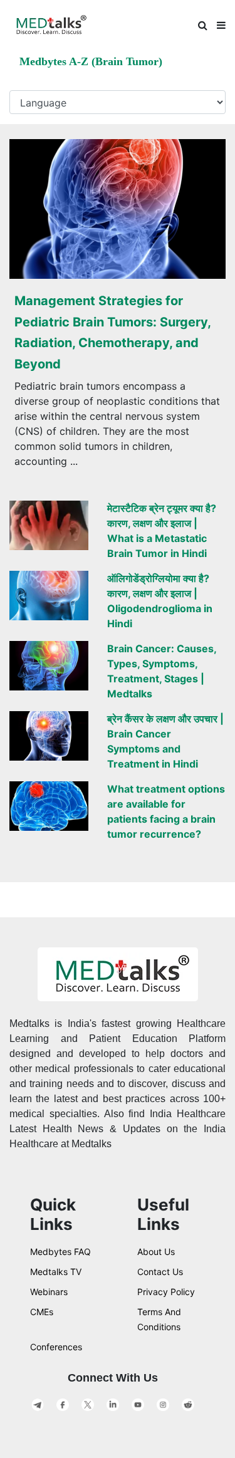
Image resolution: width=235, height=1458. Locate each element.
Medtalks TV (55, 1271)
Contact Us (160, 1271)
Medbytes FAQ (60, 1251)
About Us (156, 1251)
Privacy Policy (166, 1291)
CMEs (41, 1311)
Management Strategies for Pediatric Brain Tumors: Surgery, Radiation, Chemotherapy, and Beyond (112, 332)
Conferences (56, 1346)
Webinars (49, 1291)
